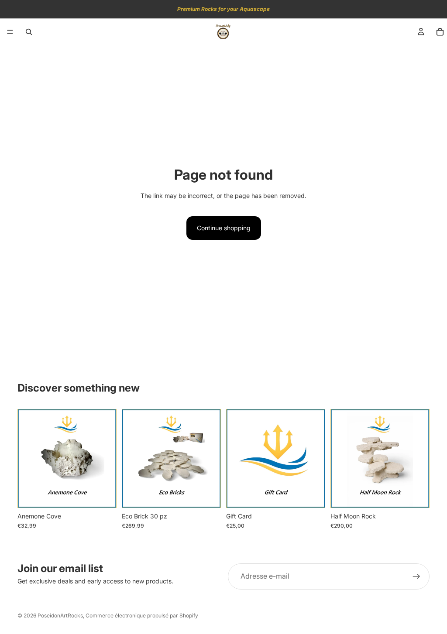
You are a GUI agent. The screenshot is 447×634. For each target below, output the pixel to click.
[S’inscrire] (416, 576)
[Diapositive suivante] (107, 458)
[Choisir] (312, 494)
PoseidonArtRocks (60, 615)
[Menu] (10, 32)
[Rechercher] (28, 31)
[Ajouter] (103, 494)
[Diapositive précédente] (27, 458)
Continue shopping (224, 228)
